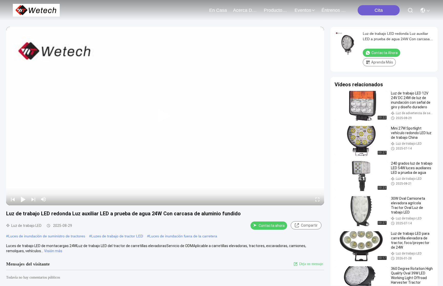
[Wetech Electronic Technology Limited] (36, 10)
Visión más (53, 251)
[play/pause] (23, 199)
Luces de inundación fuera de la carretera (183, 236)
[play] (165, 116)
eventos (303, 10)
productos (274, 10)
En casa (218, 10)
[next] (33, 199)
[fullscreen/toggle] (317, 199)
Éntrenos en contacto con (333, 10)
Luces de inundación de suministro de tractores (46, 236)
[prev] (13, 199)
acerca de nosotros (245, 10)
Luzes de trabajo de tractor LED (117, 236)
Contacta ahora (272, 226)
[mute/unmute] (43, 199)
